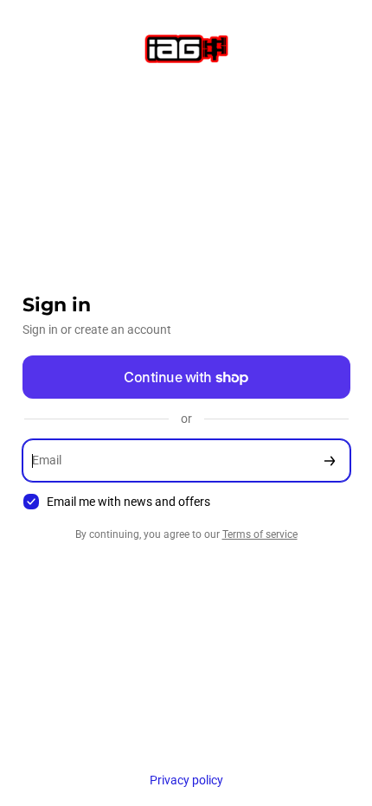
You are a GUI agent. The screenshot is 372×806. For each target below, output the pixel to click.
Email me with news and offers (128, 502)
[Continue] (329, 460)
